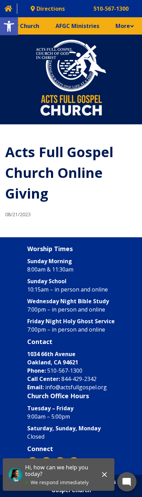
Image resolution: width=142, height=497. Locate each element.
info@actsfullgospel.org (76, 387)
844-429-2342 (79, 379)
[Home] (8, 8)
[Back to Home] (71, 79)
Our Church (23, 26)
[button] (9, 26)
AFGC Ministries (77, 26)
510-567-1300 (64, 370)
